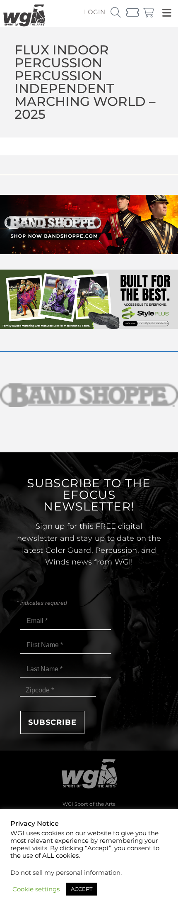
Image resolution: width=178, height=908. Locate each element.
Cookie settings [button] (36, 889)
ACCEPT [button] (81, 889)
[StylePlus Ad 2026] (89, 327)
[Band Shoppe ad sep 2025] (89, 252)
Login (94, 12)
